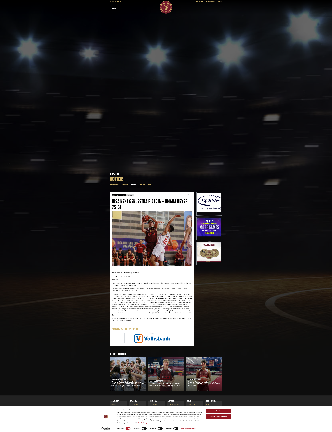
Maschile (142, 184)
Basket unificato (114, 184)
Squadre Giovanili (173, 404)
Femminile (125, 184)
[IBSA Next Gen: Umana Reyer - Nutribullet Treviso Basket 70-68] (191, 195)
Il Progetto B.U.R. (192, 404)
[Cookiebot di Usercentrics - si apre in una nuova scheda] (106, 428)
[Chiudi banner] (234, 409)
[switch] (144, 428)
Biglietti (208, 404)
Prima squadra (134, 404)
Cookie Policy (142, 423)
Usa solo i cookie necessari (218, 416)
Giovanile (114, 174)
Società (150, 184)
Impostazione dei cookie (188, 428)
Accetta (218, 411)
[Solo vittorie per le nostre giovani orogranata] (188, 195)
